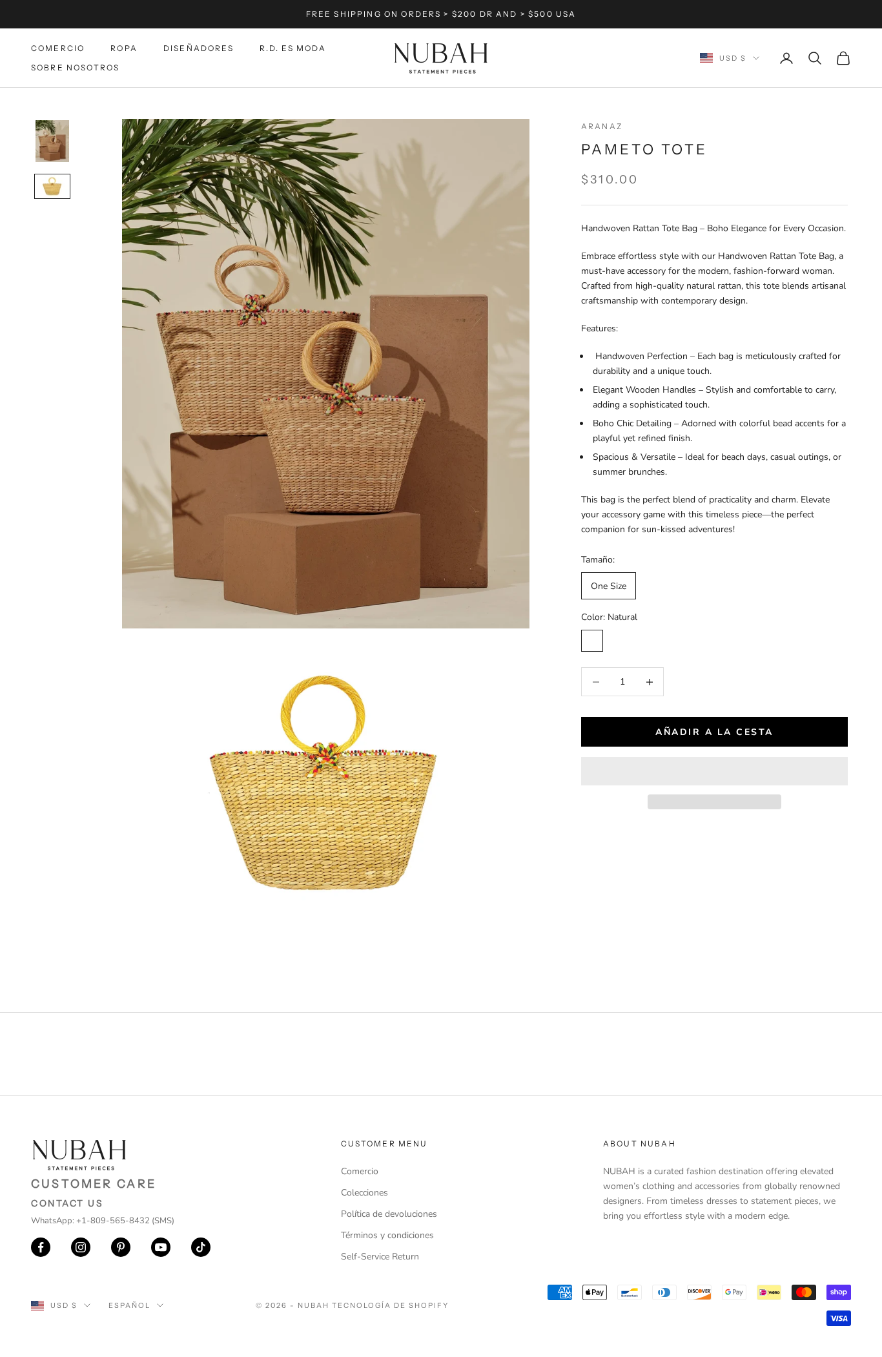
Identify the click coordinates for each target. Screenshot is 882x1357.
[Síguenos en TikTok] (200, 1247)
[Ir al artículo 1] (52, 141)
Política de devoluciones (389, 1214)
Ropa (124, 48)
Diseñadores (198, 48)
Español (129, 1305)
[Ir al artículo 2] (52, 186)
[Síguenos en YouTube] (160, 1247)
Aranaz (601, 126)
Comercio (58, 48)
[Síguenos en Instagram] (80, 1247)
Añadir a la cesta (714, 732)
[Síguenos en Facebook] (40, 1247)
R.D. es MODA (293, 48)
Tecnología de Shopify (390, 1305)
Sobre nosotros (75, 67)
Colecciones (364, 1192)
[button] (714, 771)
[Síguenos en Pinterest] (120, 1247)
